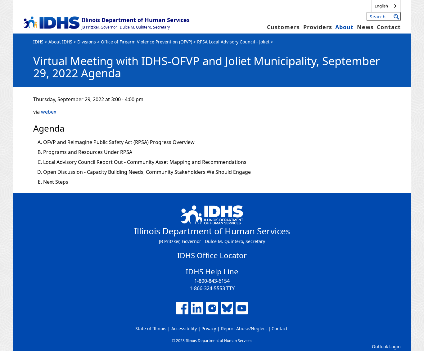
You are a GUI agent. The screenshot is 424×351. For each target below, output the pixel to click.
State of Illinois (150, 328)
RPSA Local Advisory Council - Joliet (233, 42)
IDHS (38, 42)
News (365, 27)
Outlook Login (386, 346)
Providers (317, 27)
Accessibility (184, 328)
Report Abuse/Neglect (244, 328)
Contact (389, 27)
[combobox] (386, 6)
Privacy (208, 328)
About (344, 27)
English (381, 6)
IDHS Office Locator (212, 255)
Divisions (86, 42)
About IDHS (60, 42)
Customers (283, 27)
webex (48, 111)
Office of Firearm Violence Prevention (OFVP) (146, 42)
